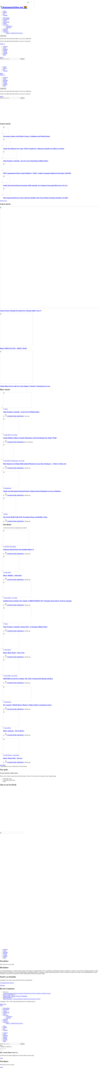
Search (22, 59)
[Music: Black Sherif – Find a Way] (51, 641)
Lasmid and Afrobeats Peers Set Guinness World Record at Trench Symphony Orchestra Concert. (27, 993)
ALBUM (5, 29)
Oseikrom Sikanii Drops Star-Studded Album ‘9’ (18, 549)
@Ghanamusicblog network (7, 982)
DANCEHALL (8, 755)
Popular (5, 12)
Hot (4, 13)
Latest (4, 11)
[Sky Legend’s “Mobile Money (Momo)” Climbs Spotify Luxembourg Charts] (51, 693)
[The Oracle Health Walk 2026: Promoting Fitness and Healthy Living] (51, 505)
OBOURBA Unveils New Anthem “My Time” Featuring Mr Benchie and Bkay (28, 678)
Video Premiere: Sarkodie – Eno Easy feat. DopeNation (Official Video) (25, 161)
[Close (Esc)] (0, 1048)
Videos (4, 23)
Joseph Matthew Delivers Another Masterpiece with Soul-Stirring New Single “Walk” (30, 438)
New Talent (14, 435)
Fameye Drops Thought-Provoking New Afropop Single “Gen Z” (20, 310)
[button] (6, 1046)
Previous (2, 200)
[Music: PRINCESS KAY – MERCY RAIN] (49, 329)
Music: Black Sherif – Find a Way (14, 653)
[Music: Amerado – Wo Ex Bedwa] (51, 719)
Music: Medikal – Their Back (12, 575)
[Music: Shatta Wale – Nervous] (51, 746)
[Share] (2, 1048)
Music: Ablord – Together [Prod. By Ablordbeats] (15, 996)
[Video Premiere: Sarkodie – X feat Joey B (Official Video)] (51, 400)
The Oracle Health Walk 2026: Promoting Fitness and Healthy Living (25, 517)
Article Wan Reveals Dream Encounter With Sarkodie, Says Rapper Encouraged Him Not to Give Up (35, 185)
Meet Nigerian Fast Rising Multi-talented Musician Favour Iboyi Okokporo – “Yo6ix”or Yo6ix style (34, 464)
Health (6, 514)
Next (6, 200)
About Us (5, 30)
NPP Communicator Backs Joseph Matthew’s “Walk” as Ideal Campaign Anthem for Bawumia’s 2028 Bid (37, 173)
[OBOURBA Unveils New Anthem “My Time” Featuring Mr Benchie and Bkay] (51, 667)
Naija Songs (6, 19)
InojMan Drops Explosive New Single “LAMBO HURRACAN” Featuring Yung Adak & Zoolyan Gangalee (37, 601)
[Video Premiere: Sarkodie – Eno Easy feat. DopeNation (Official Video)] (51, 155)
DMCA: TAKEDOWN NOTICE (14, 33)
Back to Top (3, 1004)
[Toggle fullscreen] (3, 1048)
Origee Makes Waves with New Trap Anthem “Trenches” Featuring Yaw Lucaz (25, 386)
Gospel (5, 20)
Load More (2, 765)
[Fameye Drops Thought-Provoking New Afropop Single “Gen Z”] (49, 257)
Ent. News (5, 24)
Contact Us (6, 31)
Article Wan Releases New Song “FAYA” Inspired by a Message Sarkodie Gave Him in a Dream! (33, 148)
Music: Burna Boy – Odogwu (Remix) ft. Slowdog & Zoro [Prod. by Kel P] (21, 999)
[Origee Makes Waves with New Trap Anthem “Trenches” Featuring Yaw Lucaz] (49, 367)
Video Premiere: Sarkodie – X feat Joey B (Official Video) (21, 412)
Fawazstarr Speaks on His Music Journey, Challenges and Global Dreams (26, 136)
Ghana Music (6, 18)
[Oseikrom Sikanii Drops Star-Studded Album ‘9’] (51, 538)
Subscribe (2, 985)
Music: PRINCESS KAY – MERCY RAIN (13, 348)
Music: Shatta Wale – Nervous (12, 758)
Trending (5, 15)
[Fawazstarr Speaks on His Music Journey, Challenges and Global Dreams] (51, 130)
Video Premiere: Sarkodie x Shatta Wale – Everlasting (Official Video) (25, 627)
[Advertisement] (49, 110)
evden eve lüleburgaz (8, 994)
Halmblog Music (7, 997)
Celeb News (9, 26)
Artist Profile (6, 22)
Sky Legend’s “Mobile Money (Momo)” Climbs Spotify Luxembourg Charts (27, 705)
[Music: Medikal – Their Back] (51, 564)
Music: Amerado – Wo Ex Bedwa (13, 731)
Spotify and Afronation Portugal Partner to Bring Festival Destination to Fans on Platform (32, 491)
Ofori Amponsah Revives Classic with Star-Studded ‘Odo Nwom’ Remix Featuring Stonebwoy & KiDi (35, 198)
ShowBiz (8, 27)
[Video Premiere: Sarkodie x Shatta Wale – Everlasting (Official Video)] (51, 615)
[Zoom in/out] (5, 1048)
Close (1, 1005)
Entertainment (14, 460)
